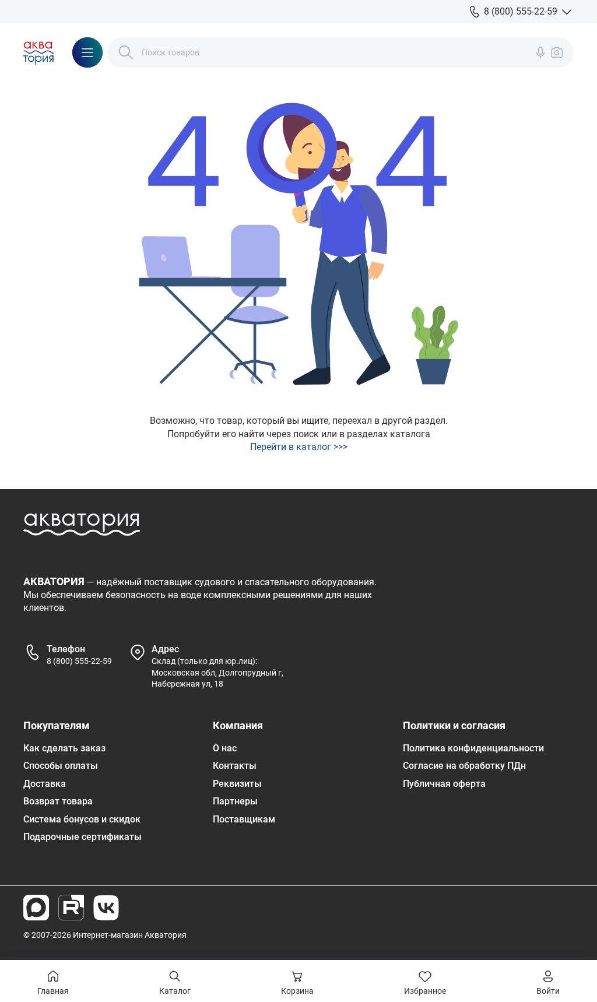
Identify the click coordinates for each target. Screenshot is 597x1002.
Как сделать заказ (64, 748)
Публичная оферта (444, 783)
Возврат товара (58, 801)
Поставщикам (244, 819)
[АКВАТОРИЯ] (38, 52)
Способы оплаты (60, 765)
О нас (225, 748)
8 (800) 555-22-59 (79, 661)
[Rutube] (71, 907)
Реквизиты (237, 783)
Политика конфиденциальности (473, 748)
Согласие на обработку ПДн (464, 765)
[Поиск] (126, 52)
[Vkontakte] (106, 907)
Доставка (44, 783)
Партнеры (235, 801)
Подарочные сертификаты (82, 836)
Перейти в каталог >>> (298, 446)
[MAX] (36, 907)
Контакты (235, 765)
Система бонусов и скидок (82, 819)
